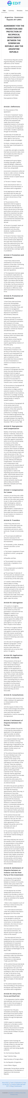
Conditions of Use (18, 1092)
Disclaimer (11, 1092)
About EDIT (5, 1082)
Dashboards (18, 1086)
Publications (18, 1082)
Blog (11, 1086)
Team (12, 1082)
